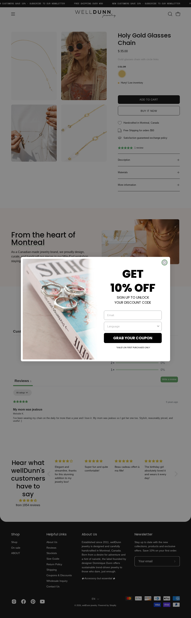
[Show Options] (158, 326)
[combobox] (131, 326)
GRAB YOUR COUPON (132, 338)
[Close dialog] (164, 262)
